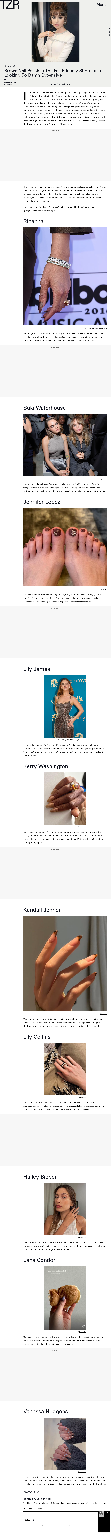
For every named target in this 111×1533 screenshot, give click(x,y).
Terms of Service (56, 1525)
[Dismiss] (107, 1512)
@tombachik (103, 589)
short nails (99, 491)
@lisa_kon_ (103, 1014)
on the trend (50, 120)
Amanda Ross (11, 82)
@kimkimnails (82, 827)
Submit (28, 1520)
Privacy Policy (66, 1525)
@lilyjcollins (109, 32)
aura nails (76, 1340)
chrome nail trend (83, 333)
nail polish (69, 106)
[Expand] (100, 1512)
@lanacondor (82, 1332)
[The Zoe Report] (9, 4)
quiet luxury (74, 99)
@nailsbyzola (82, 1237)
